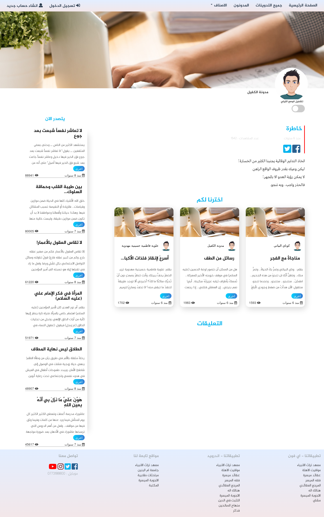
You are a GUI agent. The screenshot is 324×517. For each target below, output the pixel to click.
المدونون (241, 5)
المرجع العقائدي (310, 486)
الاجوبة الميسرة (311, 496)
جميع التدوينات (269, 5)
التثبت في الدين (229, 501)
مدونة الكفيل (215, 245)
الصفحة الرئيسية (303, 5)
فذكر (236, 511)
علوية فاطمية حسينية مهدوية (140, 245)
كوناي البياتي (282, 245)
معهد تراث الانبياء (309, 465)
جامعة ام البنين (148, 470)
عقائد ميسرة (312, 475)
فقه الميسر (313, 480)
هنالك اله (314, 491)
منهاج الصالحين (229, 506)
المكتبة (154, 486)
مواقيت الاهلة (311, 470)
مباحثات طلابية (148, 475)
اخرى (297, 296)
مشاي (317, 501)
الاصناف (220, 5)
